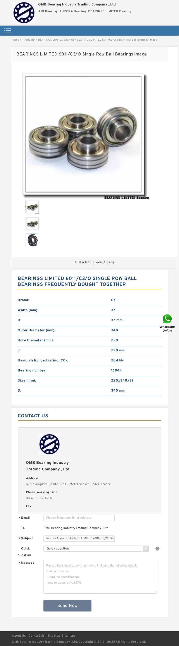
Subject (26, 539)
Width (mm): (28, 310)
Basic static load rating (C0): (43, 360)
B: (19, 320)
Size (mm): (27, 380)
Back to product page (97, 262)
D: (19, 391)
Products (29, 40)
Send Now (67, 606)
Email (24, 518)
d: (19, 350)
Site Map (53, 636)
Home (15, 40)
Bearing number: (32, 370)
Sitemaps (69, 636)
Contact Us (37, 636)
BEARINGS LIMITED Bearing (56, 40)
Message (26, 563)
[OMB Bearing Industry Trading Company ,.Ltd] (24, 12)
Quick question (24, 552)
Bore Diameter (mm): (36, 340)
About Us (19, 636)
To (23, 528)
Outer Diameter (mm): (36, 330)
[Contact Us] (167, 323)
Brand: (23, 300)
